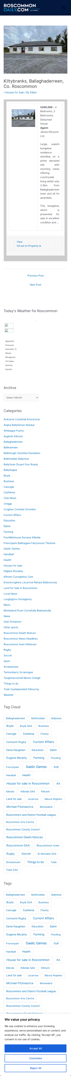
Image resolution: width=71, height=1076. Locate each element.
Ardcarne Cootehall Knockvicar (22, 419)
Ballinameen (11, 447)
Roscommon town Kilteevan (20, 644)
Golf (56, 766)
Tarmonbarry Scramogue (18, 672)
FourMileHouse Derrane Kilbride (22, 537)
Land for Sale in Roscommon (20, 588)
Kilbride (10, 791)
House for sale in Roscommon (28, 783)
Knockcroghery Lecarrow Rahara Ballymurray (30, 582)
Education (9, 520)
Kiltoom (45, 791)
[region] (35, 1045)
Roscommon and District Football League (31, 814)
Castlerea (9, 492)
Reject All (35, 1068)
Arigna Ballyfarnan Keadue (19, 424)
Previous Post (35, 275)
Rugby (7, 649)
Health (7, 559)
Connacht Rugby (16, 741)
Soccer (8, 655)
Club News (10, 498)
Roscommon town (48, 845)
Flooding (56, 757)
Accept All (35, 1048)
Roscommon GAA (18, 845)
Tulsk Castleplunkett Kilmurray (21, 689)
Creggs (8, 503)
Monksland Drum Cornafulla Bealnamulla (27, 610)
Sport (7, 661)
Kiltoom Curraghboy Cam (18, 576)
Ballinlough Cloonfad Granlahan (22, 453)
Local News (10, 593)
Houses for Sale (14, 92)
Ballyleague (10, 469)
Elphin (7, 526)
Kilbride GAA (28, 791)
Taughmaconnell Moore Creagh (22, 677)
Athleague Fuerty (14, 430)
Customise (35, 1058)
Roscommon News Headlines (21, 638)
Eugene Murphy (16, 758)
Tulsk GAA (12, 869)
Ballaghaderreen (13, 441)
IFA (58, 783)
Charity (44, 733)
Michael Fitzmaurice (19, 806)
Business (9, 481)
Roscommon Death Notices (20, 633)
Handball (9, 554)
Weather (8, 694)
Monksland (46, 806)
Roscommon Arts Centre (20, 822)
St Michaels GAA (47, 853)
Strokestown (11, 666)
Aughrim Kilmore (13, 436)
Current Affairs (12, 515)
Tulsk (54, 862)
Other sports (11, 627)
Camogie (9, 486)
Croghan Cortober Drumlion (20, 509)
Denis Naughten (15, 749)
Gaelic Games (12, 548)
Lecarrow (33, 799)
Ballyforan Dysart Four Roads (21, 464)
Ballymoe (56, 718)
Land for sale (14, 798)
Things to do (11, 683)
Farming (8, 531)
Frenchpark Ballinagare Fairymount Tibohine (29, 543)
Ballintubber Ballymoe (16, 458)
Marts (7, 604)
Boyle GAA (26, 725)
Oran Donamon (12, 621)
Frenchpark (12, 767)
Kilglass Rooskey (13, 571)
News (7, 616)
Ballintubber (38, 718)
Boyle (7, 475)
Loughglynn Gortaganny (18, 599)
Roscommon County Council (23, 829)
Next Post (35, 284)
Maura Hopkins (53, 799)
